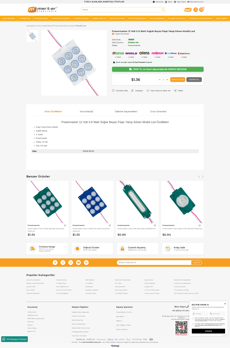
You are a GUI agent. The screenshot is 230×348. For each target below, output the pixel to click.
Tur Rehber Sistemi (121, 293)
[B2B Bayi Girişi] (188, 10)
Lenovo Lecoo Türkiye (151, 293)
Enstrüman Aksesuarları (182, 283)
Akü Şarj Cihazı (90, 293)
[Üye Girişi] (195, 9)
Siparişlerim (120, 316)
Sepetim (119, 321)
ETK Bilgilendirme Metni (80, 332)
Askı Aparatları (120, 286)
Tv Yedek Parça (61, 283)
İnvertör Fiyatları (180, 286)
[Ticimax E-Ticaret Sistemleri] (115, 346)
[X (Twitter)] (62, 262)
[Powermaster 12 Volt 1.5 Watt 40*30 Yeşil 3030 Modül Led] (182, 202)
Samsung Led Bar (121, 290)
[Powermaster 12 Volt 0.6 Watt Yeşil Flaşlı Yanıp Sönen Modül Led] (47, 202)
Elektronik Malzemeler (122, 280)
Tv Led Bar (89, 283)
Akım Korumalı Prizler (64, 290)
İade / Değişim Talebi (123, 325)
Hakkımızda (32, 312)
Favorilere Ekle (64, 225)
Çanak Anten (31, 286)
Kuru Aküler (30, 290)
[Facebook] (55, 262)
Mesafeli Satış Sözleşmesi (80, 312)
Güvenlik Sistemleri (33, 293)
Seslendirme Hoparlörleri (182, 280)
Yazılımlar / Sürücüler (79, 336)
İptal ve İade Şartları (79, 324)
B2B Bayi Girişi (33, 315)
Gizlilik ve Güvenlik (78, 316)
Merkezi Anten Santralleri (35, 283)
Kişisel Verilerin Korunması (81, 328)
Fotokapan (89, 286)
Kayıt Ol (196, 262)
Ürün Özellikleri (53, 111)
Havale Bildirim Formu (124, 312)
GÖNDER (208, 331)
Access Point (148, 286)
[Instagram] (70, 262)
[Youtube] (78, 262)
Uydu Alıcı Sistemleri (33, 280)
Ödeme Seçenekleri (126, 111)
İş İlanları (31, 322)
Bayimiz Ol (31, 331)
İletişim (30, 325)
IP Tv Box (118, 283)
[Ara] (163, 9)
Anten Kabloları (149, 283)
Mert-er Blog (32, 328)
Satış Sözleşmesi (77, 320)
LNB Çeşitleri (89, 280)
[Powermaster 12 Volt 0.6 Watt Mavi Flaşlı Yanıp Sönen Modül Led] (92, 202)
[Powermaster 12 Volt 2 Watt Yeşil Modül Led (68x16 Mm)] (137, 202)
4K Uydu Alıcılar (61, 280)
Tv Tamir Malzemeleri (151, 290)
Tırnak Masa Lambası (181, 290)
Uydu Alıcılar (148, 280)
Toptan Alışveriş (121, 329)
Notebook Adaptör (91, 290)
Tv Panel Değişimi (62, 293)
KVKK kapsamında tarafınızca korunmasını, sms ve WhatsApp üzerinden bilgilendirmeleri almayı (210, 324)
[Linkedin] (86, 262)
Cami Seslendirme (62, 286)
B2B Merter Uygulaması (36, 318)
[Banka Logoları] (115, 339)
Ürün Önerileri (158, 111)
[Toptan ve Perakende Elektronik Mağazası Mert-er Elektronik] (42, 9)
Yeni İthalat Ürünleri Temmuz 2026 (186, 293)
